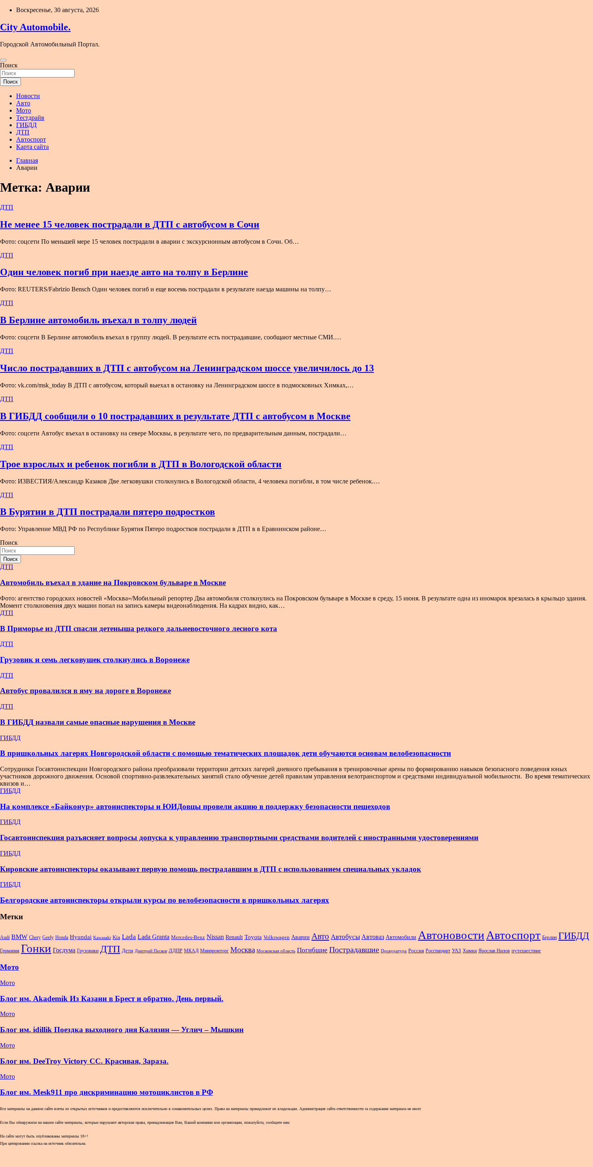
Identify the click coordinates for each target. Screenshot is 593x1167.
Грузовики (87, 951)
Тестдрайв (30, 117)
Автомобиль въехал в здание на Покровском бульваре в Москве (113, 582)
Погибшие (312, 950)
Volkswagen (276, 937)
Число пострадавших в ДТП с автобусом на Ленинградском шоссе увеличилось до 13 (187, 368)
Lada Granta (153, 936)
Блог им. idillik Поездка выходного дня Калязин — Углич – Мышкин (122, 1029)
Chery (35, 937)
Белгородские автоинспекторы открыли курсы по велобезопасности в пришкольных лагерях (164, 900)
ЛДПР (175, 951)
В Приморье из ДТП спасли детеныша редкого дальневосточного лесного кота (138, 628)
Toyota (253, 937)
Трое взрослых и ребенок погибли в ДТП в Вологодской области (141, 464)
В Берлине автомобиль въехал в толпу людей (98, 320)
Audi (5, 937)
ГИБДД (26, 124)
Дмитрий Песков (151, 951)
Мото (23, 110)
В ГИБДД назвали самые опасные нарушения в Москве (97, 722)
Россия (416, 951)
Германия (9, 951)
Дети (127, 950)
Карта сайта (32, 146)
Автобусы (345, 937)
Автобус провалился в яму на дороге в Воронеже (85, 690)
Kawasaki (102, 937)
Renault (234, 937)
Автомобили (401, 937)
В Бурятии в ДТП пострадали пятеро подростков (107, 511)
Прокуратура (394, 951)
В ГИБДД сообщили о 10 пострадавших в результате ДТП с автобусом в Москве (175, 416)
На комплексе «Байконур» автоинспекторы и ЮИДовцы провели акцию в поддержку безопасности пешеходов (195, 806)
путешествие (526, 951)
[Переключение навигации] (3, 60)
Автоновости (451, 935)
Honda (61, 937)
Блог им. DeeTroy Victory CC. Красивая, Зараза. (84, 1061)
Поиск (9, 65)
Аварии (300, 937)
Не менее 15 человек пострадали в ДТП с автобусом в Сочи (129, 224)
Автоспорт (31, 139)
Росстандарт (438, 951)
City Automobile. (35, 27)
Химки (470, 951)
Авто (23, 103)
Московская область (276, 951)
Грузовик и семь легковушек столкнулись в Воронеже (95, 659)
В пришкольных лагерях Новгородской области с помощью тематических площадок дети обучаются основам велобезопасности (225, 753)
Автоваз (372, 936)
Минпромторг (214, 951)
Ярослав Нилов (494, 951)
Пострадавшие (354, 949)
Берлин (549, 937)
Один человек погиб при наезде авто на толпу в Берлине (124, 272)
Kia (116, 937)
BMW (19, 936)
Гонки (36, 948)
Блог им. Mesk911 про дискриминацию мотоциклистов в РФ (106, 1092)
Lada (129, 937)
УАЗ (456, 951)
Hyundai (81, 936)
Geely (48, 937)
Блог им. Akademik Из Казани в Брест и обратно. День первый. (111, 998)
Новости (28, 95)
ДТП (22, 132)
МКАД (191, 951)
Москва (242, 949)
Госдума (64, 950)
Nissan (215, 936)
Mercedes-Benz (188, 937)
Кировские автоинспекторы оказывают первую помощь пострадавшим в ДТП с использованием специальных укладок (210, 869)
